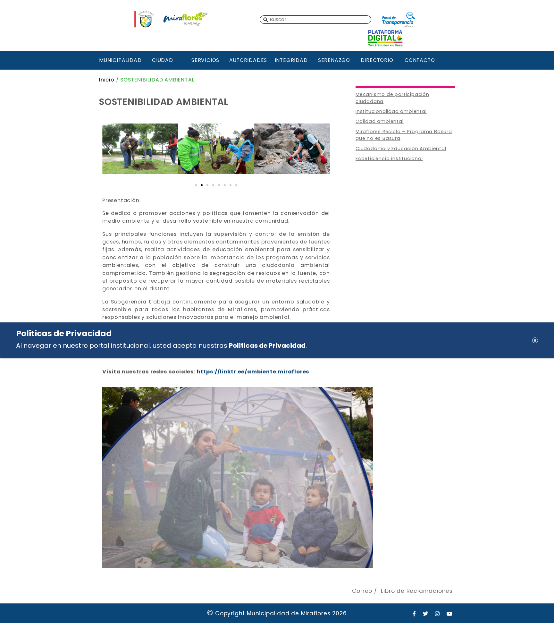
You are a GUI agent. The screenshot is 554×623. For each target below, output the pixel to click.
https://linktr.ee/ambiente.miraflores (253, 371)
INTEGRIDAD (291, 60)
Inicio (106, 79)
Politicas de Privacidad (267, 345)
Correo (362, 591)
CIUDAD (162, 60)
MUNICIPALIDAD (119, 60)
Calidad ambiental (380, 121)
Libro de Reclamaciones (417, 591)
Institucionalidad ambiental (391, 111)
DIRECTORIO (377, 60)
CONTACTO (420, 60)
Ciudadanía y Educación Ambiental (401, 148)
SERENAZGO (334, 60)
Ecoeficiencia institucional (389, 158)
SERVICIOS (205, 60)
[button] (109, 152)
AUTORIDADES (248, 60)
